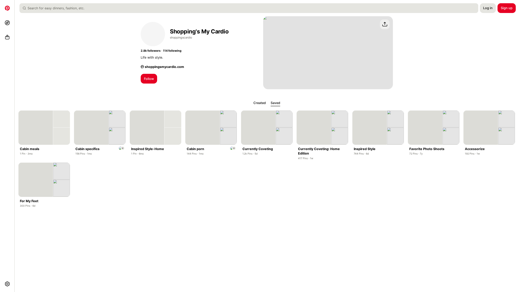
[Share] (385, 24)
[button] (151, 51)
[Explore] (7, 23)
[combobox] (250, 8)
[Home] (7, 8)
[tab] (259, 103)
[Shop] (7, 37)
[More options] (7, 284)
